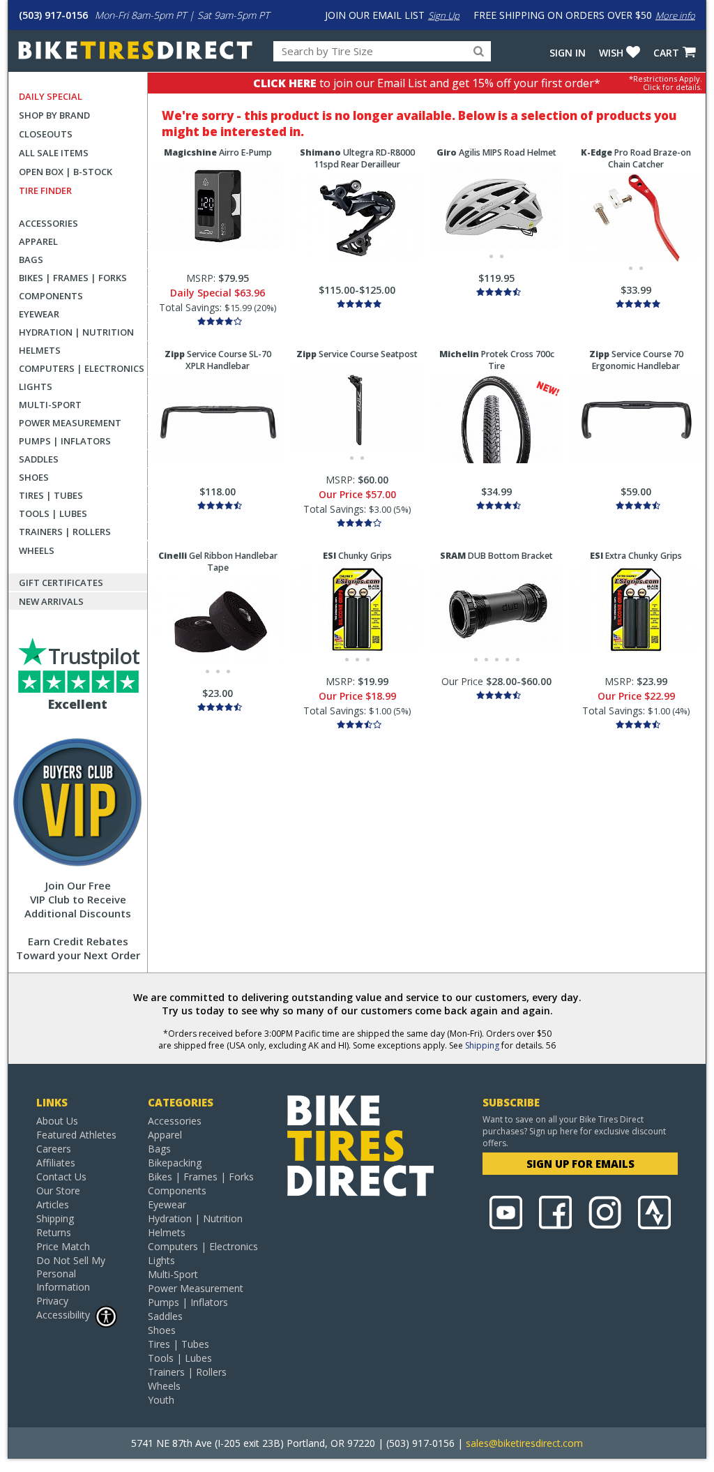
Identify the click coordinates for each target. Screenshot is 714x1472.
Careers (53, 1148)
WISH (611, 52)
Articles (52, 1204)
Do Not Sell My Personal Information (70, 1273)
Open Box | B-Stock (65, 171)
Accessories (48, 223)
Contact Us (61, 1176)
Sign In (567, 52)
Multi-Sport (50, 404)
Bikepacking (175, 1162)
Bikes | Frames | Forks (73, 277)
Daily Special (50, 96)
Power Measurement (70, 422)
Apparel (38, 241)
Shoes (34, 477)
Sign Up (443, 15)
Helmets (40, 350)
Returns (53, 1232)
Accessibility (63, 1314)
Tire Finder (45, 190)
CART (666, 52)
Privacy (52, 1300)
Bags (31, 259)
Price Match (63, 1246)
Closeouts (46, 134)
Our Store (58, 1190)
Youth (161, 1399)
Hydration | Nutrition (76, 332)
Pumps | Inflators (65, 441)
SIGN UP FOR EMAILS (580, 1164)
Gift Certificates (61, 582)
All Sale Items (54, 153)
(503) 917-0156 (53, 15)
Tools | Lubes (53, 513)
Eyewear (39, 314)
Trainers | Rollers (65, 531)
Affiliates (55, 1162)
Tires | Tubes (51, 495)
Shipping (482, 1045)
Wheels (36, 550)
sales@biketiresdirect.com (524, 1443)
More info (675, 15)
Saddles (39, 459)
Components (51, 296)
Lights (35, 386)
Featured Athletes (76, 1134)
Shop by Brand (54, 115)
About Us (57, 1120)
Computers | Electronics (81, 368)
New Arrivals (51, 601)
